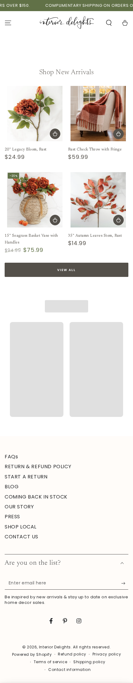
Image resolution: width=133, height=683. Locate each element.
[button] (109, 23)
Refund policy (72, 654)
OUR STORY (19, 506)
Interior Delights (55, 647)
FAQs (11, 456)
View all (66, 270)
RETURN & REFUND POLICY (38, 466)
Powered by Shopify (32, 654)
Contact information (69, 669)
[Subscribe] (124, 583)
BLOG (12, 486)
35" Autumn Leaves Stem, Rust (95, 236)
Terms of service (50, 662)
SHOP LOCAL (20, 526)
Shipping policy (89, 662)
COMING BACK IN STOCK (36, 496)
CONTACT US (21, 536)
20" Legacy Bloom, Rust (26, 149)
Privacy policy (106, 654)
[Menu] (8, 23)
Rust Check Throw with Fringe (95, 149)
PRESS (12, 516)
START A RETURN (26, 476)
